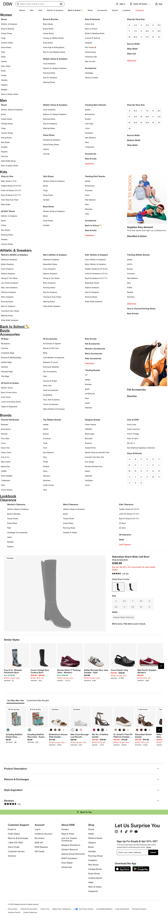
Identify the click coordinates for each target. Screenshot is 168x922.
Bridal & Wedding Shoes (94, 33)
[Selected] (8, 730)
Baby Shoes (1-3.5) (8, 181)
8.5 (147, 31)
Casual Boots (48, 33)
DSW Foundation (69, 858)
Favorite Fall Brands (10, 419)
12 (153, 37)
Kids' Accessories (93, 358)
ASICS (129, 264)
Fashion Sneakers (8, 273)
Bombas (88, 384)
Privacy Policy (12, 909)
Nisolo (87, 471)
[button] (23, 709)
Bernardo (88, 438)
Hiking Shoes (6, 137)
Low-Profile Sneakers (9, 283)
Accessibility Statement (104, 909)
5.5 (147, 25)
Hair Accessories (50, 371)
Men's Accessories (93, 353)
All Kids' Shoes (8, 211)
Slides (91, 833)
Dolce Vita (5, 447)
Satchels (4, 367)
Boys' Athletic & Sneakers (95, 264)
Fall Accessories (92, 343)
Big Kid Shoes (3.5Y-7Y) (11, 195)
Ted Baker (89, 480)
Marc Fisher (5, 461)
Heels (3, 56)
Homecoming (90, 52)
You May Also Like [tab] (15, 700)
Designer (88, 42)
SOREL (4, 471)
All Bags (4, 338)
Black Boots (48, 24)
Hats (45, 376)
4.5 (135, 25)
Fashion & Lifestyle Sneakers (55, 68)
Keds (45, 443)
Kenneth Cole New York (94, 457)
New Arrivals (90, 61)
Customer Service (16, 851)
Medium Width (133, 140)
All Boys (122, 523)
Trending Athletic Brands (138, 254)
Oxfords (46, 154)
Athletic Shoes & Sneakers (55, 58)
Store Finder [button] (14, 847)
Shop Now (132, 396)
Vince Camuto (6, 489)
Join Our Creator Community (69, 839)
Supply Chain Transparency (61, 909)
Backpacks (5, 343)
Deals (121, 539)
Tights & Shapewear (9, 406)
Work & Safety (95, 886)
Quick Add (16, 749)
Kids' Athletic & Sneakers (96, 254)
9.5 (159, 31)
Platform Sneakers (8, 292)
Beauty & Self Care (51, 348)
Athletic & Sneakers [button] (55, 10)
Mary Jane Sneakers (9, 287)
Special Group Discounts (73, 853)
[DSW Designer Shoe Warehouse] (8, 3)
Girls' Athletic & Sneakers (95, 259)
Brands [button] (115, 10)
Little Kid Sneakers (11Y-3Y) (96, 273)
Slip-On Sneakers (50, 77)
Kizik (45, 447)
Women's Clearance (16, 504)
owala (87, 403)
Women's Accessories (95, 348)
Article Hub (89, 24)
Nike (87, 142)
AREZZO (88, 429)
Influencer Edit (91, 56)
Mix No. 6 (131, 443)
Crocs (87, 128)
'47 (86, 375)
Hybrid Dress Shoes (51, 144)
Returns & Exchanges (18, 838)
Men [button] (32, 10)
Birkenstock (90, 114)
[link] (16, 674)
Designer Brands (92, 419)
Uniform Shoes (7, 244)
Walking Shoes (49, 82)
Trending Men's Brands (95, 104)
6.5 (159, 25)
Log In (37, 829)
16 (129, 128)
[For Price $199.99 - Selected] (118, 587)
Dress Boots (48, 42)
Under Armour (48, 485)
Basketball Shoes (50, 264)
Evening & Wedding (51, 367)
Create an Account (43, 833)
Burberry (88, 443)
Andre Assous (90, 424)
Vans (45, 489)
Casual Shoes (6, 33)
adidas (87, 109)
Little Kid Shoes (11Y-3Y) (11, 190)
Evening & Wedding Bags (11, 357)
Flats (3, 52)
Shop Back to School (137, 236)
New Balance (90, 137)
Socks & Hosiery (91, 77)
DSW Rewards (41, 847)
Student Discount (69, 849)
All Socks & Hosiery (10, 382)
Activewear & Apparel (52, 343)
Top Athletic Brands (52, 419)
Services (12, 855)
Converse (88, 190)
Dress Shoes (6, 47)
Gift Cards (39, 851)
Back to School (91, 28)
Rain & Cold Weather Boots (54, 52)
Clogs (3, 38)
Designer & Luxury (50, 362)
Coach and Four (133, 429)
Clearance (131, 60)
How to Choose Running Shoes (141, 308)
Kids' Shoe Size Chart (9, 199)
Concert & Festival (92, 38)
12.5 (135, 122)
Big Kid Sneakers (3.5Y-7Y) (96, 278)
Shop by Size (7, 176)
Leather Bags (6, 362)
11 (141, 37)
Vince (87, 485)
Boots (90, 10)
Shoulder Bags (7, 371)
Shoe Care (47, 385)
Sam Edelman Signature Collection (141, 447)
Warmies (88, 407)
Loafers (4, 61)
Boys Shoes (48, 206)
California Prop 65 (14, 912)
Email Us (12, 829)
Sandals (4, 80)
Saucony (46, 475)
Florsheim (89, 133)
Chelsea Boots (7, 123)
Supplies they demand (140, 227)
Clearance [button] (140, 10)
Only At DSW (133, 419)
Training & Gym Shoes (10, 311)
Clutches (4, 348)
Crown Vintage (133, 433)
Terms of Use (44, 909)
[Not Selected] (51, 730)
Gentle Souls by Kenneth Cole (97, 452)
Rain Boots (5, 142)
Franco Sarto (6, 452)
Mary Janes (5, 66)
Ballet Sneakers (7, 264)
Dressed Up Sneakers (51, 140)
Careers (65, 829)
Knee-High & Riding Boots (53, 47)
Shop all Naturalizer (120, 559)
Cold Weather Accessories (53, 357)
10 (129, 37)
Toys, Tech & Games (51, 399)
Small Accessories (50, 390)
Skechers (88, 209)
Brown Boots (48, 28)
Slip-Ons (4, 156)
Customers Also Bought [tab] (38, 700)
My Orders (39, 838)
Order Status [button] (14, 833)
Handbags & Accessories (17, 532)
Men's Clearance (70, 504)
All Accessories (50, 338)
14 (153, 122)
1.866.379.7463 (15, 842)
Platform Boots (95, 838)
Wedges (4, 89)
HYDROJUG (90, 393)
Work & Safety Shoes (9, 94)
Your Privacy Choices (86, 909)
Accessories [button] (102, 10)
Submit (153, 852)
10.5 (135, 37)
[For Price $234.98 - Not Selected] (131, 587)
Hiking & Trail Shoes (9, 278)
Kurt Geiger (89, 461)
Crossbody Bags (7, 353)
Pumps (3, 75)
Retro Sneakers (7, 297)
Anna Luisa (131, 424)
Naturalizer (5, 466)
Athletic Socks (7, 387)
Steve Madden (6, 475)
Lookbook (127, 10)
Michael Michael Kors (93, 466)
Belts (45, 353)
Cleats (3, 225)
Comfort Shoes (7, 42)
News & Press (67, 833)
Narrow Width (133, 43)
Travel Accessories (50, 404)
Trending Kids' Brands (95, 176)
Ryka (45, 471)
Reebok (130, 292)
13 (159, 37)
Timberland (89, 147)
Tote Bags (5, 376)
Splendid (88, 475)
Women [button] (22, 10)
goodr (87, 389)
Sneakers (92, 860)
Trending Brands (92, 370)
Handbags (89, 73)
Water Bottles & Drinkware (54, 409)
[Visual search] (61, 4)
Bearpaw (4, 424)
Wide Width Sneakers (9, 320)
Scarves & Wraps (50, 381)
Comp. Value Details (122, 909)
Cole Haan (89, 123)
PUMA (129, 287)
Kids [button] (40, 10)
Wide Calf (131, 53)
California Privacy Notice (28, 909)
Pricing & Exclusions (139, 909)
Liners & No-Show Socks (11, 401)
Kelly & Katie (132, 438)
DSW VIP (39, 842)
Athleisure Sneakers (9, 259)
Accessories (90, 153)
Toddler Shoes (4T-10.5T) (11, 185)
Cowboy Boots (95, 877)
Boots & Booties (7, 28)
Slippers (4, 84)
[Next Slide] (161, 666)
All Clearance (125, 534)
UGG (87, 213)
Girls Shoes (48, 176)
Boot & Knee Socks (9, 392)
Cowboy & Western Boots (53, 38)
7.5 (135, 31)
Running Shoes (49, 73)
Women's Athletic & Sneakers (14, 254)
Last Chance (124, 544)
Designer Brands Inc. (71, 845)
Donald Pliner (90, 447)
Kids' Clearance (126, 504)
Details (115, 569)
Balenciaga (89, 433)
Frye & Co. (5, 457)
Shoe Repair (67, 862)
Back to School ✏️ (75, 10)
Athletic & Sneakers (9, 24)
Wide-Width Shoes (8, 161)
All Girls (122, 528)
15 (159, 122)
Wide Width (132, 48)
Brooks (88, 119)
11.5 (147, 37)
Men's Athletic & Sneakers (55, 254)
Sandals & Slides (70, 532)
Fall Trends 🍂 (90, 47)
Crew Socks (6, 397)
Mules (3, 70)
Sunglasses (47, 395)
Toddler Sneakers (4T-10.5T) (96, 269)
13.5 (147, 122)
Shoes (4, 19)
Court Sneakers (49, 63)
